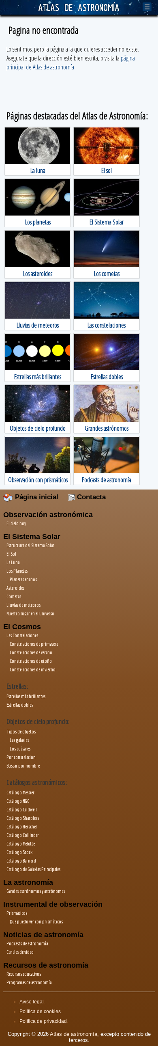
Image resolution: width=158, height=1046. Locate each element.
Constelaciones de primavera (34, 644)
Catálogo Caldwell (21, 809)
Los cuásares (20, 748)
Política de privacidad (43, 1021)
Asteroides (15, 588)
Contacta (90, 497)
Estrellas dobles (19, 704)
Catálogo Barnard (21, 860)
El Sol (11, 553)
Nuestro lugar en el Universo (30, 613)
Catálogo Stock (19, 852)
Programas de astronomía (28, 982)
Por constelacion (21, 757)
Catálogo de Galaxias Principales (33, 869)
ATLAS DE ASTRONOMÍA (79, 7)
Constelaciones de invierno (33, 669)
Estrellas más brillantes (25, 696)
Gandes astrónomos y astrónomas (35, 891)
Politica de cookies (40, 1011)
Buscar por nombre (23, 765)
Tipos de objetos (21, 731)
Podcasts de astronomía (27, 943)
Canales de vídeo (20, 952)
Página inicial (35, 497)
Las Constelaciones (22, 635)
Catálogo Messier (20, 792)
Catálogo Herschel (21, 826)
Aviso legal (31, 1002)
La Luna (12, 562)
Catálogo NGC (17, 801)
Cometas (13, 596)
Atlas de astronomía (73, 1034)
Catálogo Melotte (20, 843)
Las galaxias (19, 740)
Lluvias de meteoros (23, 605)
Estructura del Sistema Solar (30, 545)
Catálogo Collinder (22, 835)
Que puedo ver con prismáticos (36, 921)
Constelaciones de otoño (31, 661)
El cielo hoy (16, 523)
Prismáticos (16, 913)
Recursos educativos (23, 974)
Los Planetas (17, 571)
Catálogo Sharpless (22, 818)
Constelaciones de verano (31, 652)
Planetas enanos (23, 579)
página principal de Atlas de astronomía (70, 62)
